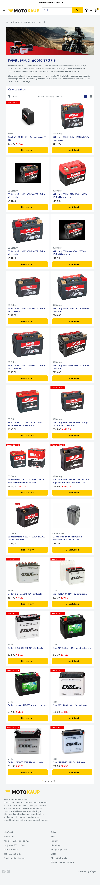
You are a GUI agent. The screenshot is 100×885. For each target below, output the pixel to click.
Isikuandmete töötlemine (62, 862)
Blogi (53, 853)
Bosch (10, 134)
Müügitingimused (59, 849)
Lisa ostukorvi (27, 150)
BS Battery (57, 134)
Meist (53, 836)
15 (54, 780)
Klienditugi (56, 845)
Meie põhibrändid (59, 858)
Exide (10, 590)
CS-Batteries (58, 533)
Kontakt (54, 841)
